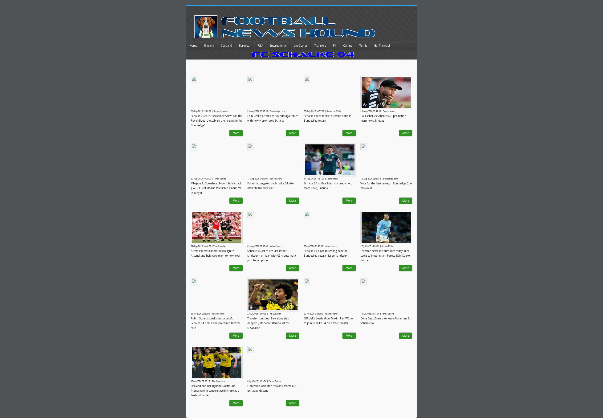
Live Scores (300, 45)
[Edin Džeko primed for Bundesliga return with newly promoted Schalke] (250, 79)
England (209, 45)
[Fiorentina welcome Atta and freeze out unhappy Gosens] (250, 349)
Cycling (347, 45)
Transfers (320, 45)
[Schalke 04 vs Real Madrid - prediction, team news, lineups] (330, 159)
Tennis (363, 45)
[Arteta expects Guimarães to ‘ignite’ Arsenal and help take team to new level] (217, 227)
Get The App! (382, 45)
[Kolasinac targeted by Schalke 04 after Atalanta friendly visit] (250, 146)
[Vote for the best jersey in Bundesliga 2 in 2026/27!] (363, 146)
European (245, 45)
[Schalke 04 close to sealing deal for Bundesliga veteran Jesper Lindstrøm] (307, 214)
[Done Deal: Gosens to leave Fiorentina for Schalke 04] (363, 281)
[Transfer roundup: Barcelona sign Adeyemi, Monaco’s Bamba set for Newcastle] (273, 294)
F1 (334, 45)
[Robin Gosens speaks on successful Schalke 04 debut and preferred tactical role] (194, 281)
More (236, 133)
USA (260, 45)
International (278, 45)
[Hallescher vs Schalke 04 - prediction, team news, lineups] (386, 92)
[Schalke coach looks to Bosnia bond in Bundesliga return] (307, 79)
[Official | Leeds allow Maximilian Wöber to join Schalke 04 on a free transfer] (307, 281)
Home (193, 45)
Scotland (226, 45)
